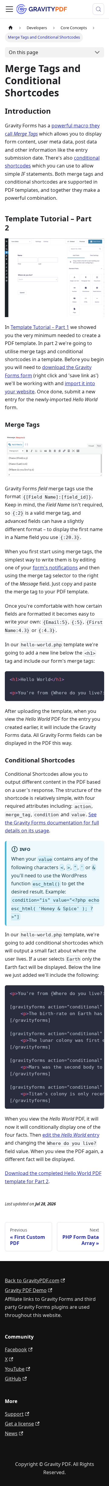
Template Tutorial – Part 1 (40, 327)
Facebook (16, 1349)
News (11, 1433)
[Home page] (10, 28)
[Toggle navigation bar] (9, 9)
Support (14, 1414)
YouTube (15, 1369)
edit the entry (70, 1135)
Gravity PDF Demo (26, 1290)
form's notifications (55, 567)
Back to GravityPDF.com (32, 1280)
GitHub (13, 1378)
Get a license (19, 1423)
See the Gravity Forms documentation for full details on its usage (52, 822)
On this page (23, 52)
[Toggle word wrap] (86, 679)
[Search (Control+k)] (98, 9)
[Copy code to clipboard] (97, 679)
